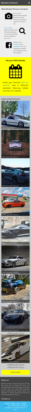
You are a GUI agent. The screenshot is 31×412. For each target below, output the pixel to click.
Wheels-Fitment (9, 2)
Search (6, 28)
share (5, 405)
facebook (16, 44)
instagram (16, 46)
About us (5, 380)
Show (15, 13)
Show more (15, 372)
